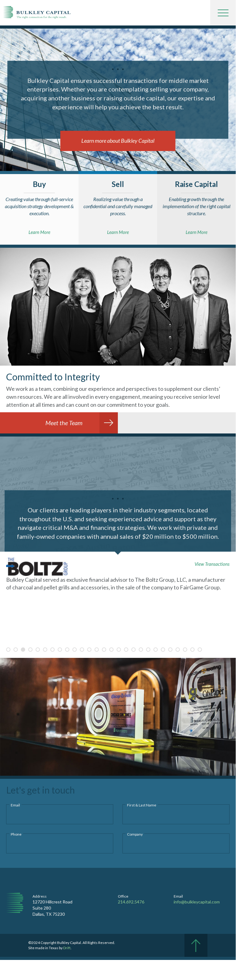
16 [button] (119, 649)
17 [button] (126, 649)
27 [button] (200, 649)
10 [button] (74, 649)
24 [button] (178, 649)
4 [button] (30, 649)
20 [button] (148, 649)
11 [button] (82, 649)
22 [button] (163, 649)
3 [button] (23, 649)
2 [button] (16, 649)
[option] (118, 583)
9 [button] (67, 649)
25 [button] (185, 649)
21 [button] (155, 649)
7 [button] (52, 649)
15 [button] (111, 649)
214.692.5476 (131, 901)
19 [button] (141, 649)
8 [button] (60, 649)
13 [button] (97, 649)
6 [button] (45, 649)
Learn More (39, 232)
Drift (67, 948)
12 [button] (89, 649)
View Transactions (212, 564)
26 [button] (192, 649)
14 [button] (104, 649)
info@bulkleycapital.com (197, 901)
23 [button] (170, 649)
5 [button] (38, 649)
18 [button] (133, 649)
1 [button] (8, 649)
